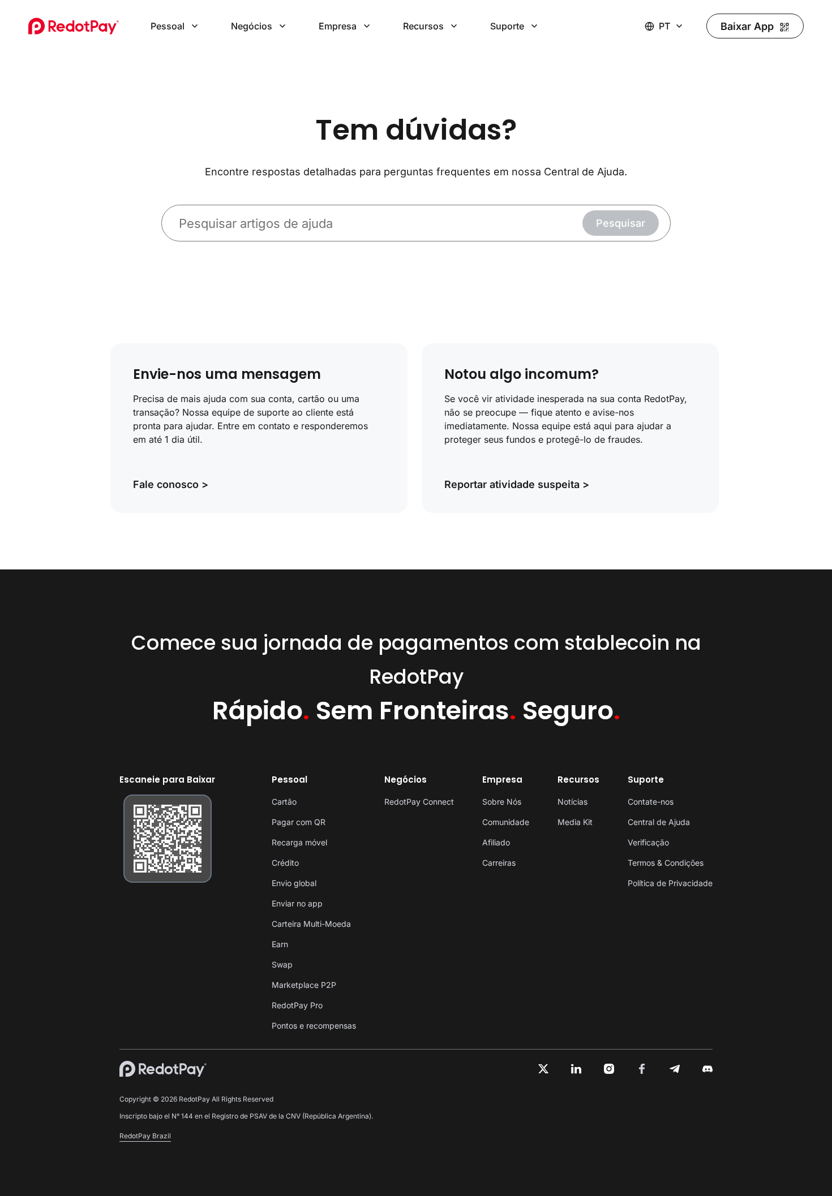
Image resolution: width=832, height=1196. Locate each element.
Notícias (572, 801)
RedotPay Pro (297, 1005)
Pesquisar (620, 223)
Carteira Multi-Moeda (311, 924)
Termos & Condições (666, 862)
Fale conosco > (170, 484)
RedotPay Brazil (145, 1136)
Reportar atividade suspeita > (516, 484)
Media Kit (575, 822)
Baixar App (747, 26)
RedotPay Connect (419, 801)
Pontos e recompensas (314, 1025)
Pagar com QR (298, 822)
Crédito (285, 862)
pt (664, 26)
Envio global (294, 883)
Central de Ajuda (659, 822)
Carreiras (499, 862)
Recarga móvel (299, 842)
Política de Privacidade (670, 883)
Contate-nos (651, 801)
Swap (282, 964)
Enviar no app (297, 903)
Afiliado (496, 842)
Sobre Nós (501, 801)
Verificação (648, 842)
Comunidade (505, 822)
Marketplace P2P (304, 985)
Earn (280, 944)
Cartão (284, 801)
